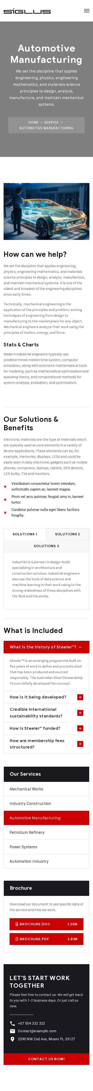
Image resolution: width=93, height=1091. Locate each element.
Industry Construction (30, 803)
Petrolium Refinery (27, 832)
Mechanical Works (26, 789)
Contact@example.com (37, 1031)
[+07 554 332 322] (13, 1024)
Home (34, 122)
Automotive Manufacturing (35, 818)
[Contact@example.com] (13, 1031)
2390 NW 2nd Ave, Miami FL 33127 (46, 1039)
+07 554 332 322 (31, 1023)
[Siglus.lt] (27, 11)
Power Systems (23, 846)
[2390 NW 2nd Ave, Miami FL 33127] (13, 1039)
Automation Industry (29, 861)
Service (51, 122)
